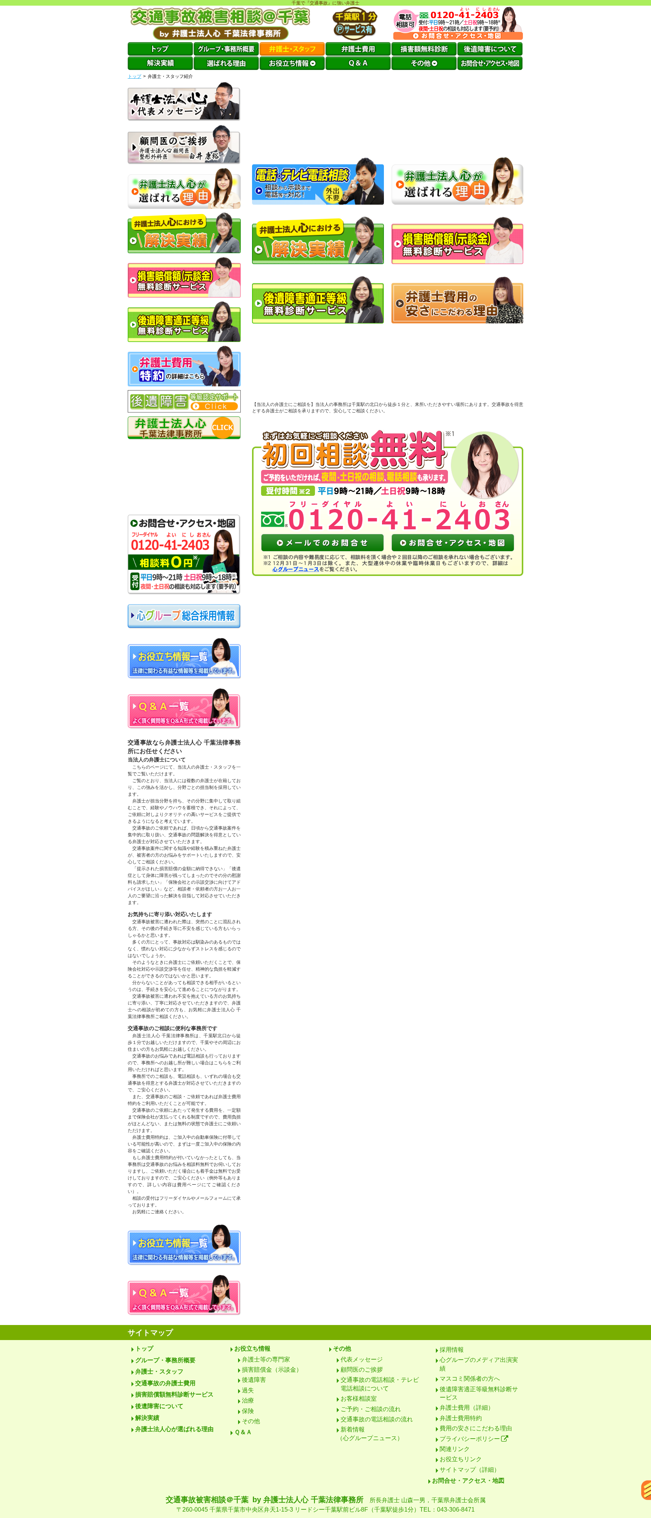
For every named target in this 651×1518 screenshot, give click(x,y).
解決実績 (147, 1418)
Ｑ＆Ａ (243, 1432)
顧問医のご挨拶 (362, 1369)
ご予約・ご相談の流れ (371, 1409)
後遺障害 (254, 1380)
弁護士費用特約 (461, 1418)
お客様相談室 (359, 1398)
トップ (134, 76)
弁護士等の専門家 (266, 1359)
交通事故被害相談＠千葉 (326, 1504)
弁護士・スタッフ (159, 1371)
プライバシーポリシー (470, 1439)
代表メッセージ (362, 1359)
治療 (248, 1400)
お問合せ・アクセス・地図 (468, 1480)
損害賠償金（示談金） (272, 1369)
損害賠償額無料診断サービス (174, 1394)
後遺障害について (159, 1406)
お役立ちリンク (461, 1459)
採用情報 (452, 1349)
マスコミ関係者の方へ (470, 1378)
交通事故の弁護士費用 (165, 1383)
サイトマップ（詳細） (470, 1469)
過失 (248, 1390)
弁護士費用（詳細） (467, 1407)
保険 (248, 1411)
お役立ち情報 (252, 1348)
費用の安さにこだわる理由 (476, 1428)
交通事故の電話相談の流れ (377, 1419)
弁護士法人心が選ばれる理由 (174, 1429)
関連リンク (455, 1449)
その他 (251, 1421)
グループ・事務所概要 (165, 1360)
